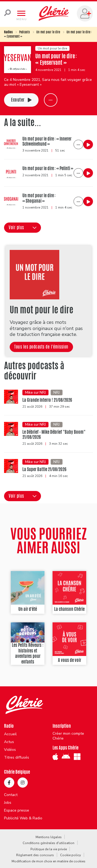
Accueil (10, 734)
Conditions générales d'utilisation (48, 843)
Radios (8, 32)
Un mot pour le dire (48, 32)
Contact (11, 794)
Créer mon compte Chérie (68, 736)
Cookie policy (70, 855)
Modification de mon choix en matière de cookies (48, 861)
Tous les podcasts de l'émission (41, 347)
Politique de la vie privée (48, 849)
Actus (9, 742)
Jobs (7, 802)
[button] (22, 228)
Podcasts (24, 32)
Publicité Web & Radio (23, 818)
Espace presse (16, 810)
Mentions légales (49, 837)
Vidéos (10, 749)
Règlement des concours (35, 855)
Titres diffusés (16, 757)
